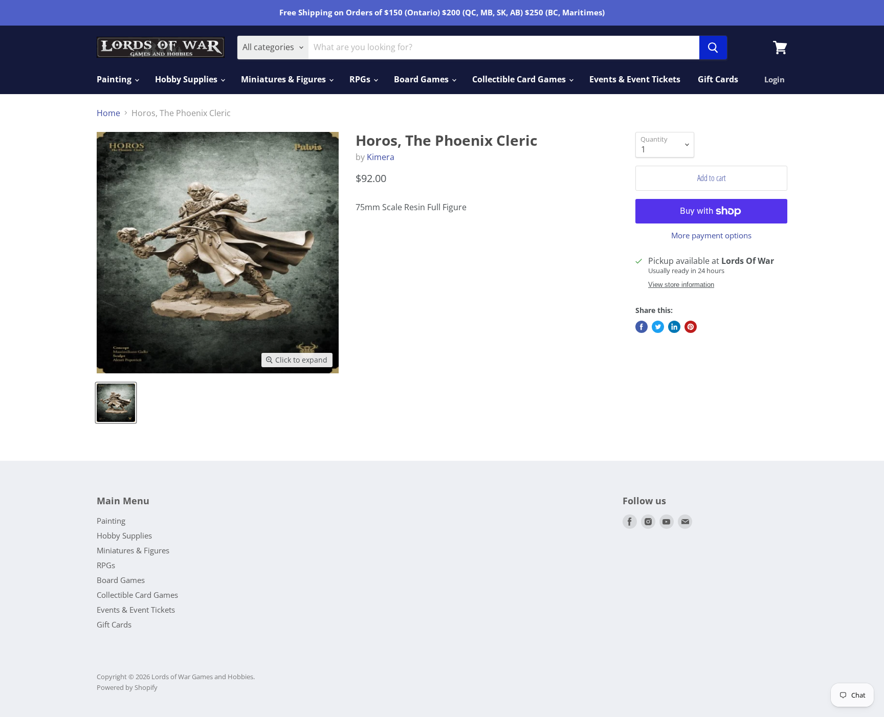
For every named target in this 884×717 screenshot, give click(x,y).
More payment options (711, 235)
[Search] (713, 47)
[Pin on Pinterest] (690, 327)
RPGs (360, 79)
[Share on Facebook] (641, 327)
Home (108, 113)
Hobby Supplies (187, 79)
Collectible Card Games (520, 79)
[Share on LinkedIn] (674, 327)
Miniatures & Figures (284, 79)
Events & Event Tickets (634, 79)
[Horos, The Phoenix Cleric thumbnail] (116, 403)
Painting (115, 79)
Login (774, 79)
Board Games (422, 79)
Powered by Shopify (127, 687)
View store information (681, 284)
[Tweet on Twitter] (658, 327)
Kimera (380, 157)
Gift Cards (718, 79)
